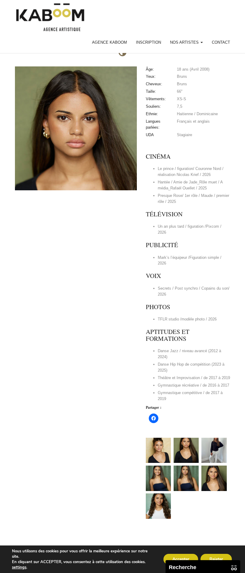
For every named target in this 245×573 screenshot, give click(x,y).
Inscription (148, 42)
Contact (221, 42)
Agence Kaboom (109, 42)
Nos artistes (185, 42)
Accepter (180, 559)
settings (19, 567)
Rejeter (216, 559)
